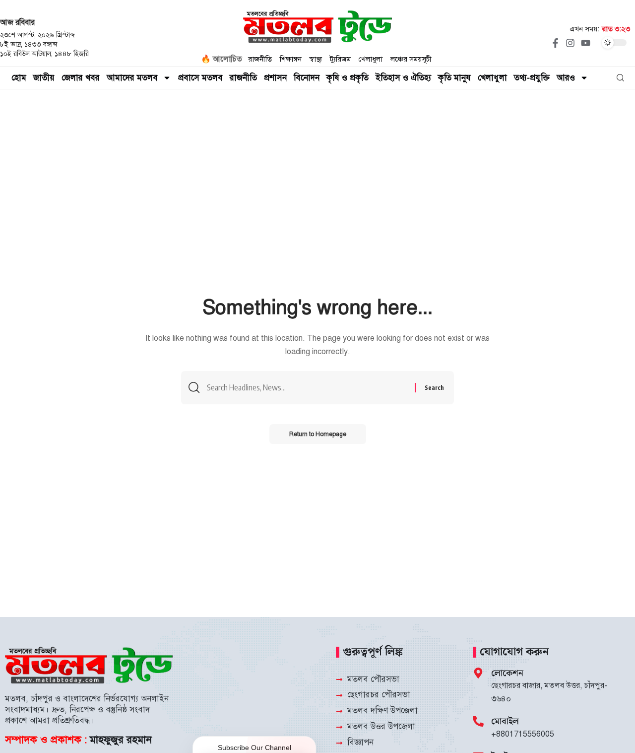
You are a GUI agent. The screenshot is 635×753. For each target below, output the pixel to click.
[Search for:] (307, 387)
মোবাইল (505, 721)
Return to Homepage (317, 434)
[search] (620, 78)
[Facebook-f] (555, 42)
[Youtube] (585, 42)
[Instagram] (570, 42)
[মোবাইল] (478, 721)
